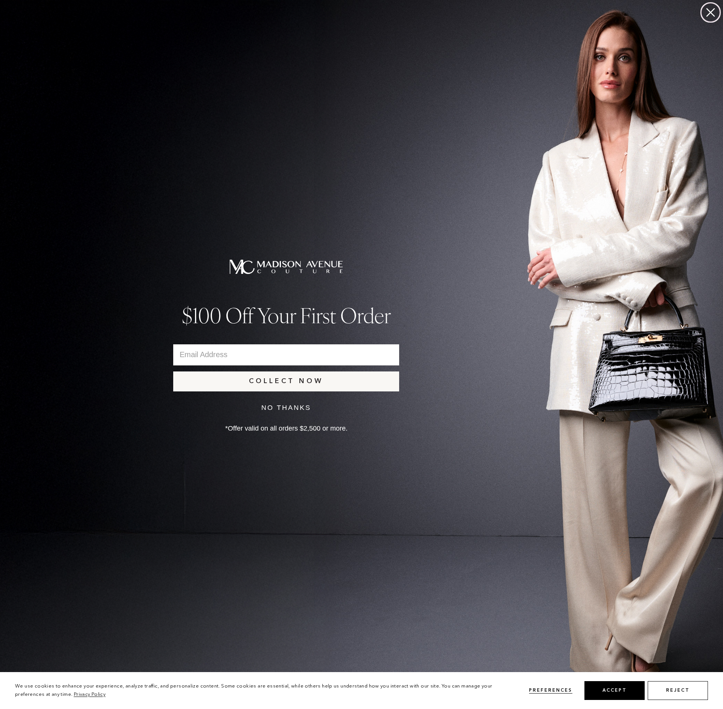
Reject (678, 690)
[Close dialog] (710, 12)
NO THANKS (286, 407)
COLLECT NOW (286, 381)
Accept (614, 690)
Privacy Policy (89, 694)
